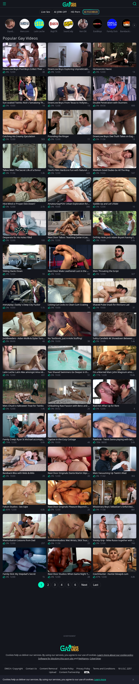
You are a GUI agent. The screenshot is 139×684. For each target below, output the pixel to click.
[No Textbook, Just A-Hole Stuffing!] (69, 328)
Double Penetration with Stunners (110, 102)
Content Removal (48, 668)
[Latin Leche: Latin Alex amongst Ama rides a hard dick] (24, 362)
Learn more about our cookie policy (115, 654)
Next (84, 585)
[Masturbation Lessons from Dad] (24, 530)
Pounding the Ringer (58, 136)
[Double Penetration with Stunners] (114, 92)
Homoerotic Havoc (102, 69)
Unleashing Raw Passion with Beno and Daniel (68, 406)
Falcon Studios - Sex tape (15, 506)
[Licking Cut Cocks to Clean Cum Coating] (69, 294)
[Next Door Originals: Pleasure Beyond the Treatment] (69, 496)
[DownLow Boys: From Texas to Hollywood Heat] (69, 92)
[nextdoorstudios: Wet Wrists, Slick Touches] (69, 530)
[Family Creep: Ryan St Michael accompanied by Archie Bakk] (24, 429)
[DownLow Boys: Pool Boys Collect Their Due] (24, 59)
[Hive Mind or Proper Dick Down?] (24, 193)
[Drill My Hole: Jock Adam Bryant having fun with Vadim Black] (114, 227)
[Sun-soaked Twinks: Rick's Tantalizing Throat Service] (24, 92)
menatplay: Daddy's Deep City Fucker (21, 304)
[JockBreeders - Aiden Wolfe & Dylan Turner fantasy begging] (24, 328)
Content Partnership (69, 672)
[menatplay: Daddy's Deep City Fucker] (24, 294)
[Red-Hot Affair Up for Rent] (114, 395)
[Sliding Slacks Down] (24, 261)
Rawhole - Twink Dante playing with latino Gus (114, 439)
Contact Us (31, 668)
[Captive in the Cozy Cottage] (69, 429)
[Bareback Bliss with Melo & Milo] (24, 463)
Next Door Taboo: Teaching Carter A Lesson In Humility (68, 237)
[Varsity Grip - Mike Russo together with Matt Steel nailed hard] (114, 530)
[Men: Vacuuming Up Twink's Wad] (114, 463)
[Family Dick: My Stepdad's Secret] (24, 564)
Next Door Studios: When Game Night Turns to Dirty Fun (69, 574)
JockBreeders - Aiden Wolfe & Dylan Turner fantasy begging (23, 338)
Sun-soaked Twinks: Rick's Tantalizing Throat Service (23, 102)
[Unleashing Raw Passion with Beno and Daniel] (69, 395)
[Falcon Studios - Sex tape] (24, 496)
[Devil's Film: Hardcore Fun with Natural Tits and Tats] (69, 160)
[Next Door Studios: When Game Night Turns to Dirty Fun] (69, 564)
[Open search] (135, 4)
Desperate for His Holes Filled (17, 237)
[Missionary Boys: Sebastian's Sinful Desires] (114, 496)
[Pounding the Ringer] (69, 126)
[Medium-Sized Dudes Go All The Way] (114, 160)
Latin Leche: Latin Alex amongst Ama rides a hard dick (23, 372)
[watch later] (6, 46)
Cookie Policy (67, 668)
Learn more (100, 679)
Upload (52, 672)
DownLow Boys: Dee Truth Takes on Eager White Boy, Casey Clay (114, 136)
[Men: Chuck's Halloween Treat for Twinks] (24, 395)
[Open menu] (4, 4)
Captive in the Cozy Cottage (62, 439)
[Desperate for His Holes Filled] (24, 227)
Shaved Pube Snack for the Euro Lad (111, 304)
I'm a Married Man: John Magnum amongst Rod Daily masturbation (114, 372)
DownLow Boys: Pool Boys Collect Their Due (23, 69)
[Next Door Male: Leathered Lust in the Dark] (69, 261)
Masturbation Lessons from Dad (19, 540)
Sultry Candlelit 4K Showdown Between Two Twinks (113, 338)
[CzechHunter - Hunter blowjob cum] (114, 564)
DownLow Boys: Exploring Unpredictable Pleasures (68, 69)
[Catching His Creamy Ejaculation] (24, 126)
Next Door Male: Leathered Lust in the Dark (69, 271)
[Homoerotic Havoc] (114, 59)
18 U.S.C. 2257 (125, 668)
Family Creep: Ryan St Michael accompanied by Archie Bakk (23, 439)
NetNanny (83, 658)
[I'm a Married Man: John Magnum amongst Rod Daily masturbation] (114, 362)
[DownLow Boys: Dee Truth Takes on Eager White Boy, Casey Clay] (114, 126)
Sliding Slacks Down (13, 271)
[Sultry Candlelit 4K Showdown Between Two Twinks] (114, 328)
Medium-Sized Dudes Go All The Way (111, 170)
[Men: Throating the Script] (114, 261)
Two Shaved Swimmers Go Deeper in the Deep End (68, 372)
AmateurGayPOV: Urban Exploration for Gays (69, 204)
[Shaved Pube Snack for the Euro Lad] (114, 294)
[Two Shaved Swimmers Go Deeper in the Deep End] (69, 362)
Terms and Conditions (104, 668)
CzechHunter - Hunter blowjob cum (110, 574)
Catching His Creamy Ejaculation (19, 136)
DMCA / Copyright (14, 668)
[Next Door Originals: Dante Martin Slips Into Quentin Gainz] (69, 463)
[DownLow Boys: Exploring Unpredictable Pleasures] (69, 59)
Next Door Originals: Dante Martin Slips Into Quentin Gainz (69, 473)
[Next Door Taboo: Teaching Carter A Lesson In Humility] (69, 227)
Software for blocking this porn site (56, 658)
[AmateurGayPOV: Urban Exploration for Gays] (69, 193)
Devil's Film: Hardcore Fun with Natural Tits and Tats (69, 170)
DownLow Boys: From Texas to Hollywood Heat (68, 102)
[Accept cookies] (133, 680)
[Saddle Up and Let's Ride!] (114, 193)
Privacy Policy (83, 668)
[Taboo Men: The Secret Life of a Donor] (24, 160)
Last (95, 585)
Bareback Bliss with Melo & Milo (18, 473)
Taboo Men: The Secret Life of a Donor (22, 170)
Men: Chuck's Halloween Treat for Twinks (23, 406)
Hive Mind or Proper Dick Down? (19, 204)
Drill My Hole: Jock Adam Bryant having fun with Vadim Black (114, 237)
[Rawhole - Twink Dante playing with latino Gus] (114, 429)
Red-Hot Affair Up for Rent (106, 406)
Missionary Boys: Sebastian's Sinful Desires (114, 506)
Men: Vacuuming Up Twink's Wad (109, 473)
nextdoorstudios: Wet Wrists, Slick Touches (69, 540)
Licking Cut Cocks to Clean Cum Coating (68, 304)
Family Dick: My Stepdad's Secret (19, 574)
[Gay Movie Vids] (69, 4)
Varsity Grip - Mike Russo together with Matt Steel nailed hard (114, 540)
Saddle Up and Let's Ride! (105, 204)
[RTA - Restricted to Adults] (87, 672)
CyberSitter (95, 658)
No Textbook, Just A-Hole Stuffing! (65, 338)
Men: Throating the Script (106, 271)
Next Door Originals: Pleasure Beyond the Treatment (69, 506)
